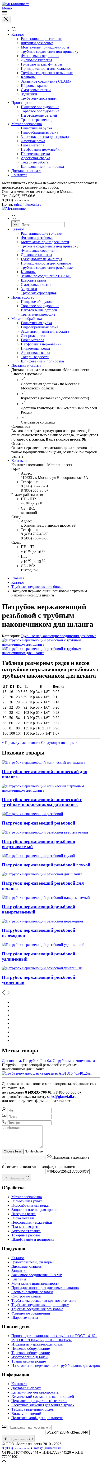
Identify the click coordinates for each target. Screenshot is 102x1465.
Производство (22, 103)
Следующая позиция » (59, 743)
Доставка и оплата (26, 171)
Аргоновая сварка (35, 158)
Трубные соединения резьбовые (47, 73)
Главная (17, 578)
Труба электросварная (38, 98)
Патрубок (30, 1061)
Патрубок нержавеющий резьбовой (38, 823)
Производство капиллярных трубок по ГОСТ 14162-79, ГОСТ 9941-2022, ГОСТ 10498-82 (54, 1338)
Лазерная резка (33, 141)
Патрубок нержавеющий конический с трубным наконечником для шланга (42, 802)
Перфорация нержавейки (41, 149)
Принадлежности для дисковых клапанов (45, 1288)
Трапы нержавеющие (38, 120)
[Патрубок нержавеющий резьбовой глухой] (38, 856)
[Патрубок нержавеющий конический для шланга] (43, 762)
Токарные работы (35, 162)
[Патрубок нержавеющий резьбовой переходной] (42, 921)
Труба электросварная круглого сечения (43, 1300)
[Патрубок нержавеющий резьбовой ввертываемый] (45, 832)
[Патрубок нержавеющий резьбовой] (32, 814)
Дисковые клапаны (36, 60)
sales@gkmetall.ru (27, 204)
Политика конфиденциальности (37, 1418)
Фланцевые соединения (40, 56)
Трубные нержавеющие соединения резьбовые (58, 636)
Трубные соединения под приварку (49, 51)
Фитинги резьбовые (37, 43)
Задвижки (29, 94)
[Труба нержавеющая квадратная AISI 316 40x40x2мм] (47, 1073)
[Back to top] (4, 1461)
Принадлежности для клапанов (46, 68)
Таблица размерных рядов (32, 1409)
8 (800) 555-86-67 (15, 1448)
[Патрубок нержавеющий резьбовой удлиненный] (43, 945)
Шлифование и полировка (42, 166)
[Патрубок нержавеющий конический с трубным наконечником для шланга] (46, 790)
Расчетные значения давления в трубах (42, 1405)
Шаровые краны (34, 86)
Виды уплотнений (26, 1414)
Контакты (19, 175)
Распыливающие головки (41, 39)
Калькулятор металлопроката (35, 1392)
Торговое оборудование (40, 111)
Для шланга (11, 1061)
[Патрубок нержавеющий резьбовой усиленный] (42, 968)
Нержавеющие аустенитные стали (39, 1401)
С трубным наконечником (74, 1061)
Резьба (45, 1061)
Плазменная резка (35, 154)
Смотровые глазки (36, 90)
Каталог (17, 34)
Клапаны (28, 77)
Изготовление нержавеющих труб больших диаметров (55, 1366)
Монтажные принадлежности (45, 47)
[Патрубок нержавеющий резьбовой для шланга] (42, 874)
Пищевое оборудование (40, 107)
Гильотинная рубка (36, 128)
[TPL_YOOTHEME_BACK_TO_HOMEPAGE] (15, 4)
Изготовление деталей (39, 115)
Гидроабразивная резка (39, 132)
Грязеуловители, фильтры (41, 64)
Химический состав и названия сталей (42, 1396)
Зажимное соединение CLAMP (46, 81)
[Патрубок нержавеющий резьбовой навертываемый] (46, 898)
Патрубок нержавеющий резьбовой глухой (46, 864)
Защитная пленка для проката (45, 137)
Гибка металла (32, 145)
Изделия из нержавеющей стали (37, 1344)
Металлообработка (26, 124)
